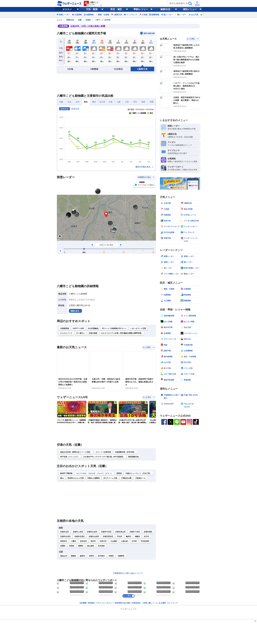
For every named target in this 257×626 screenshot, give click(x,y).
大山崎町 (113, 541)
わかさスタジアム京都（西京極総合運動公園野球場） (122, 333)
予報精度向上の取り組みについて (128, 573)
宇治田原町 (145, 541)
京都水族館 (93, 333)
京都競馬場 (64, 328)
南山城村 (90, 546)
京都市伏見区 (79, 536)
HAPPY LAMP (78, 328)
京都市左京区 (92, 532)
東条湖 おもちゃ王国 (75, 478)
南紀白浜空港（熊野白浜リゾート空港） (76, 452)
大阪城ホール (140, 478)
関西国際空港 (133, 457)
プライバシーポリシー (105, 603)
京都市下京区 (134, 532)
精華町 (80, 546)
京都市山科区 (94, 536)
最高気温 (65, 109)
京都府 (88, 20)
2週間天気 (70, 20)
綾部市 (82, 556)
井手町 (134, 541)
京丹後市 (101, 556)
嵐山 (62, 478)
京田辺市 (83, 541)
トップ (59, 20)
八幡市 (73, 541)
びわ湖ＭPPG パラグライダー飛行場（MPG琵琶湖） (103, 457)
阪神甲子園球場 (66, 473)
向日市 (146, 536)
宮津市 (91, 556)
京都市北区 (64, 532)
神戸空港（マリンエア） (69, 457)
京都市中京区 (106, 532)
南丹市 (93, 541)
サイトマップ (172, 603)
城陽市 (137, 536)
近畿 (80, 20)
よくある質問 (160, 603)
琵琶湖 (119, 473)
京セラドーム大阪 (110, 478)
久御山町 (124, 541)
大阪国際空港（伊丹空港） (125, 452)
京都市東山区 (120, 532)
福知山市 (63, 556)
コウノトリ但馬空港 (103, 452)
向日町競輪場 (93, 328)
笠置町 (62, 546)
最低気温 (75, 109)
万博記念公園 (126, 478)
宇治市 (119, 536)
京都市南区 (148, 532)
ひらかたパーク (66, 333)
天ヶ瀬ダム (80, 333)
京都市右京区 (65, 536)
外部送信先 (136, 603)
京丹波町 (101, 546)
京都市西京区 (108, 536)
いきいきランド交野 (138, 328)
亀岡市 (128, 536)
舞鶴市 (73, 556)
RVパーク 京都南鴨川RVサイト (114, 328)
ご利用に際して (148, 603)
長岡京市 (63, 541)
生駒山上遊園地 (93, 478)
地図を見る (75, 311)
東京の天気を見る (143, 167)
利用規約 (91, 603)
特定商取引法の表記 (123, 603)
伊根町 (111, 556)
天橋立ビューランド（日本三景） (138, 473)
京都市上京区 (78, 532)
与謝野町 (121, 556)
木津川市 (103, 541)
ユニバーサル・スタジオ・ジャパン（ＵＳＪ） (94, 473)
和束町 (71, 546)
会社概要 (83, 603)
